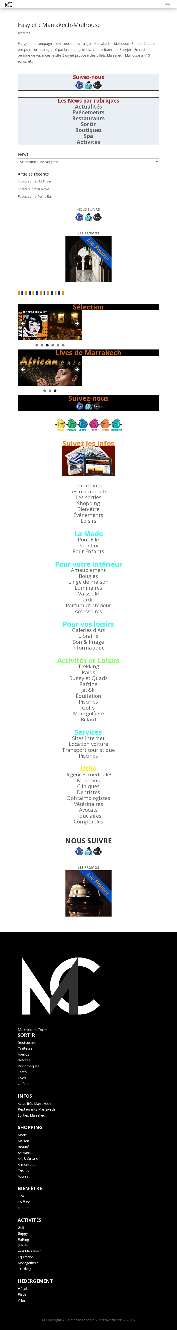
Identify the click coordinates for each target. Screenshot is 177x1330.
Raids (88, 672)
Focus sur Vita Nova (33, 188)
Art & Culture (28, 1158)
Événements (88, 515)
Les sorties (88, 497)
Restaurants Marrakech (36, 1109)
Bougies (88, 576)
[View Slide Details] (50, 325)
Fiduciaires (88, 815)
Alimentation (27, 1164)
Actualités (88, 106)
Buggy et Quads (88, 678)
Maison (23, 1141)
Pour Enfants (88, 551)
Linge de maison (88, 581)
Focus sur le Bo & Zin (34, 181)
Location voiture (88, 743)
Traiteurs (25, 1048)
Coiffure (24, 1201)
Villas (22, 1300)
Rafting (88, 684)
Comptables (88, 821)
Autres (23, 1176)
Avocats (88, 809)
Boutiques (88, 130)
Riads (22, 1294)
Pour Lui (88, 545)
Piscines (88, 701)
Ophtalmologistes (88, 798)
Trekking (88, 666)
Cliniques (88, 786)
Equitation (26, 1256)
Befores (24, 1060)
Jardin (88, 599)
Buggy (23, 1233)
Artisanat (25, 1152)
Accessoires (88, 611)
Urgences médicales (88, 774)
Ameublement (88, 570)
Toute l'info (88, 485)
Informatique (88, 647)
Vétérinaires (88, 804)
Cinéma (23, 1083)
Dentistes (88, 792)
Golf (21, 1227)
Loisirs (88, 520)
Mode (22, 1135)
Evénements (88, 112)
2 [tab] (42, 345)
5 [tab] (58, 345)
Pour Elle (88, 539)
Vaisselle (88, 593)
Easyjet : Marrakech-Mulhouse (59, 25)
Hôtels (23, 1288)
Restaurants (88, 118)
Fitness (23, 1207)
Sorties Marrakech (32, 1115)
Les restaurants (88, 491)
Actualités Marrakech (34, 1103)
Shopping (88, 503)
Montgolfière (88, 713)
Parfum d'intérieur (88, 605)
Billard (88, 719)
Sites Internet (88, 738)
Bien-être (88, 509)
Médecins (88, 780)
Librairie (88, 635)
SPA (21, 1195)
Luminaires (88, 587)
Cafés (22, 1071)
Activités (24, 33)
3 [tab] (47, 345)
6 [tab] (63, 345)
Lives (22, 1077)
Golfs (88, 707)
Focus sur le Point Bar (35, 196)
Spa (88, 136)
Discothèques (29, 1066)
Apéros (23, 1054)
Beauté (23, 1146)
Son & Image (88, 641)
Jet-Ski (88, 689)
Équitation (88, 695)
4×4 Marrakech (29, 1251)
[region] (50, 325)
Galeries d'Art (88, 630)
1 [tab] (36, 345)
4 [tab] (52, 345)
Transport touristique (88, 749)
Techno (24, 1170)
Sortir (88, 124)
